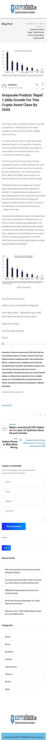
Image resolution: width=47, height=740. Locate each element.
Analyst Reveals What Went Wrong (9, 444)
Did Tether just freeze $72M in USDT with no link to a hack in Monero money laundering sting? (23, 581)
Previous (12, 424)
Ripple (7, 689)
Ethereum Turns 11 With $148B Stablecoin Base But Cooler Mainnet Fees (23, 612)
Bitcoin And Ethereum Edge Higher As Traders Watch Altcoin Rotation (22, 602)
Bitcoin (7, 644)
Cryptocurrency (11, 667)
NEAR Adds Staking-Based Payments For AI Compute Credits (21, 591)
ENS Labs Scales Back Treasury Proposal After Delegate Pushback (22, 571)
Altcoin (7, 637)
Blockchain (9, 652)
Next (15, 439)
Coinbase (8, 659)
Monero (8, 682)
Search (4, 537)
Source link (7, 405)
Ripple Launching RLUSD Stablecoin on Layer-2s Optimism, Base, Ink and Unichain (26, 430)
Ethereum (9, 674)
